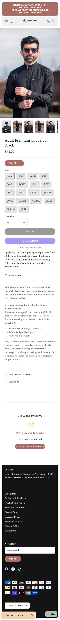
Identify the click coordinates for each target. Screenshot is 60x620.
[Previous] (6, 9)
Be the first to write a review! (30, 446)
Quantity (9, 216)
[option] (30, 73)
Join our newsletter (16, 615)
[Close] (32, 615)
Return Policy (11, 512)
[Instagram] (13, 569)
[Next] (54, 9)
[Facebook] (6, 569)
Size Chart (14, 163)
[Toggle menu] (6, 21)
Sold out (30, 231)
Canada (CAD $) (15, 605)
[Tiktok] (19, 569)
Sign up (13, 559)
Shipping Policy (12, 517)
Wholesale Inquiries (15, 508)
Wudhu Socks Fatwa (15, 503)
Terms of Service (13, 521)
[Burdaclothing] (30, 21)
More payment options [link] (30, 247)
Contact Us (10, 531)
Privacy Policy (12, 526)
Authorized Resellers (15, 498)
